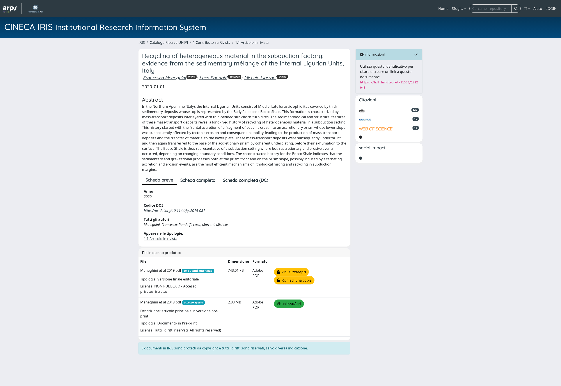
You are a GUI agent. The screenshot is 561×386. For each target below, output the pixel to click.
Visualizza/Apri (293, 272)
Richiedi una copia (296, 280)
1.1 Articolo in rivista (252, 42)
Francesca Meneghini (164, 77)
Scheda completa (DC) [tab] (245, 180)
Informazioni (374, 54)
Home (443, 8)
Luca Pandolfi (213, 77)
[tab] (275, 180)
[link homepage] (12, 8)
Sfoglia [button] (457, 8)
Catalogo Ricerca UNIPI (169, 42)
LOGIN (551, 8)
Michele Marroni (260, 77)
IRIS (141, 42)
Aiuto (537, 8)
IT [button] (525, 8)
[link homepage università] (35, 8)
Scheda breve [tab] (159, 180)
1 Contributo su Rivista (211, 42)
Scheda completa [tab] (197, 180)
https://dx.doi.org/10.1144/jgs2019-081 (174, 210)
